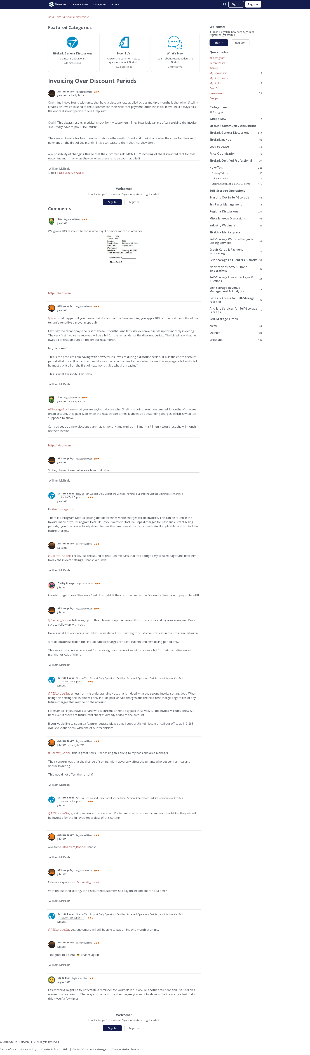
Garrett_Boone (65, 493)
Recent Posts (217, 63)
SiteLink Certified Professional (236, 160)
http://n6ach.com (59, 293)
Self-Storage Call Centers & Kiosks (236, 260)
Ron (59, 219)
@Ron (52, 318)
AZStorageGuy (65, 91)
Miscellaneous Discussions (236, 218)
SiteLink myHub (236, 140)
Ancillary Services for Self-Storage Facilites (236, 310)
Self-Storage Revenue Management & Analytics (236, 289)
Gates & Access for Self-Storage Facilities (236, 299)
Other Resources (237, 178)
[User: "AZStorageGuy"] (51, 93)
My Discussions (219, 78)
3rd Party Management (236, 204)
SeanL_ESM (63, 977)
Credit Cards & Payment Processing (236, 251)
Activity (214, 68)
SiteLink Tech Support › (71, 497)
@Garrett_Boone (59, 556)
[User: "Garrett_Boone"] (51, 495)
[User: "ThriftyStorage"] (51, 585)
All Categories (218, 58)
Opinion (236, 333)
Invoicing (78, 172)
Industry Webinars (236, 225)
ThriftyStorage (66, 583)
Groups (214, 98)
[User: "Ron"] (51, 221)
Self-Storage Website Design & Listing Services (236, 241)
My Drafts (236, 83)
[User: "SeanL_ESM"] (51, 980)
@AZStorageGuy (63, 509)
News (236, 326)
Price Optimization (236, 154)
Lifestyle (236, 340)
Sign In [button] (112, 202)
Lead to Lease (236, 147)
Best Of (214, 88)
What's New (236, 119)
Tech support (64, 172)
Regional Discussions (236, 211)
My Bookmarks (236, 73)
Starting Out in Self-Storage (236, 197)
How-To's (236, 167)
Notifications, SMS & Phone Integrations (236, 268)
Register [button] (134, 202)
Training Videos (237, 173)
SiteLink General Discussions (236, 133)
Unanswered (236, 93)
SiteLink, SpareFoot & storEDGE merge (237, 184)
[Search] (225, 4)
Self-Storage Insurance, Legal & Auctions (236, 279)
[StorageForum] (57, 4)
